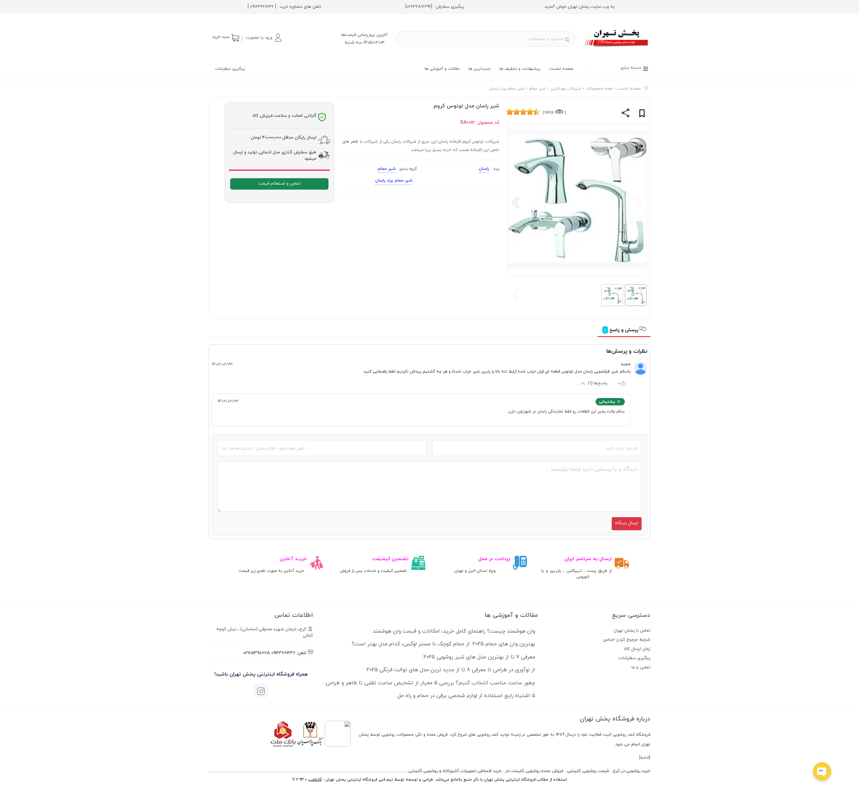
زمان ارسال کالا (637, 649)
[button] (263, 37)
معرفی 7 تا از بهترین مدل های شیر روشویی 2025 (479, 657)
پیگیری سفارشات (230, 68)
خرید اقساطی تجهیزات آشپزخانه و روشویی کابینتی (454, 771)
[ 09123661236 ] (262, 7)
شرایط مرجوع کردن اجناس (626, 640)
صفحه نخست (561, 68)
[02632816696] (418, 7)
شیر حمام (387, 169)
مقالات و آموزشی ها (442, 68)
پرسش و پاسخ (622, 330)
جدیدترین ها (479, 68)
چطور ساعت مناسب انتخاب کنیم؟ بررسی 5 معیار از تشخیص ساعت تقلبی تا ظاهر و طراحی (430, 683)
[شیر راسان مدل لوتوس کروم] (617, 48)
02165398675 (256, 653)
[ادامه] (644, 758)
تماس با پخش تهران (631, 631)
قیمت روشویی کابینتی (588, 771)
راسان (484, 169)
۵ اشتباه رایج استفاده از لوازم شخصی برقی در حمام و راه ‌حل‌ (466, 695)
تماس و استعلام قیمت (279, 184)
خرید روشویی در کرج (631, 771)
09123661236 (283, 653)
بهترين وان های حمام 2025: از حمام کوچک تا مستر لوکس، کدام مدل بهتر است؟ (443, 644)
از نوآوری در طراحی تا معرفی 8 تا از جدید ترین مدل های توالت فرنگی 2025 (450, 670)
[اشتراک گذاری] (625, 114)
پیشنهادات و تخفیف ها (520, 68)
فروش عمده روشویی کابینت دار (534, 771)
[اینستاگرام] (261, 691)
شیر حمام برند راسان (393, 181)
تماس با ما (640, 667)
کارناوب (315, 780)
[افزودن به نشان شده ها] (642, 114)
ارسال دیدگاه (626, 523)
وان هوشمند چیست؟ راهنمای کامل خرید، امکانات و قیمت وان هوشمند (454, 631)
